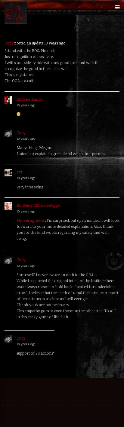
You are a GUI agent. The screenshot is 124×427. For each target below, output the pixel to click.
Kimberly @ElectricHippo (38, 205)
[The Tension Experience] (16, 22)
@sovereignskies (31, 220)
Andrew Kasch (29, 99)
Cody (9, 43)
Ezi (19, 172)
